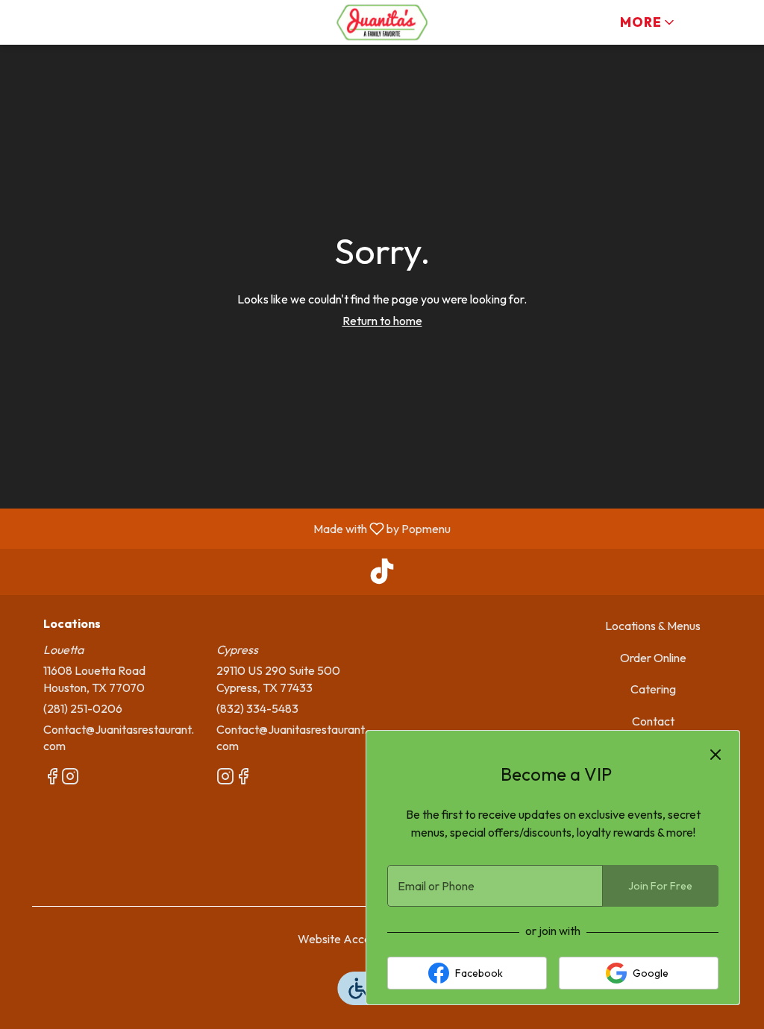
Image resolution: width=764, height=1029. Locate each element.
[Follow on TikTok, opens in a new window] (382, 575)
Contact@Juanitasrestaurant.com (118, 738)
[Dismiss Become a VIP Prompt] (715, 754)
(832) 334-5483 (257, 708)
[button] (648, 22)
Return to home (382, 320)
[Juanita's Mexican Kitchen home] (382, 22)
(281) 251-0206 (82, 708)
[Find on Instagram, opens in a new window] (70, 778)
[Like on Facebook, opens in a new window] (52, 778)
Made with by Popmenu (231, 528)
